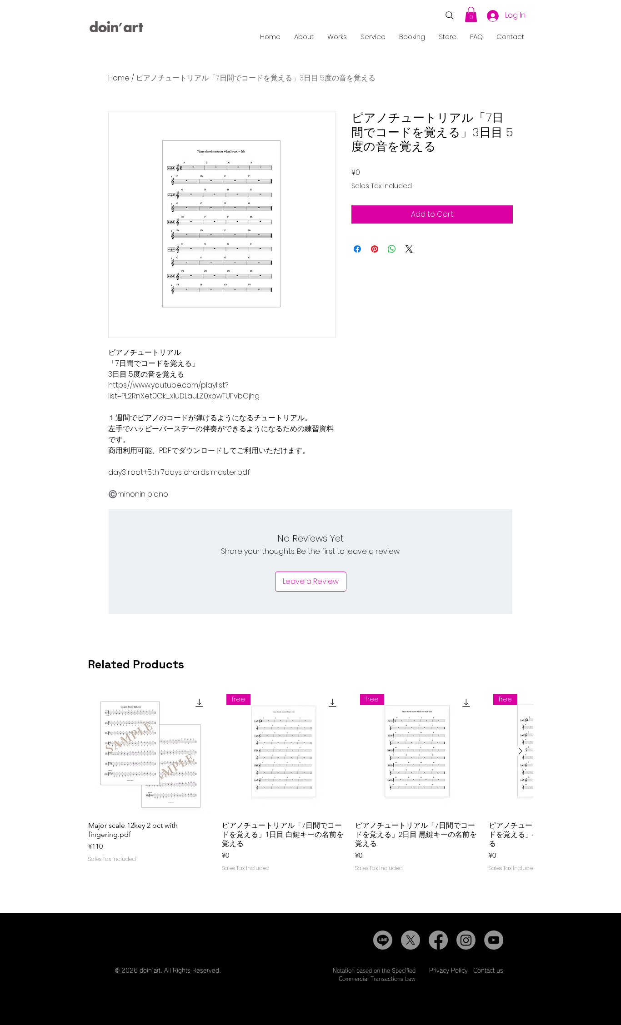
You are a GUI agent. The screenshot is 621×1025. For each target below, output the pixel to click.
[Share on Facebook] (357, 249)
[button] (471, 14)
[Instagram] (466, 940)
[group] (310, 792)
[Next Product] (520, 751)
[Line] (382, 940)
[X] (410, 940)
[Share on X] (409, 249)
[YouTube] (493, 940)
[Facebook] (438, 940)
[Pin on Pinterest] (374, 249)
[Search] (449, 15)
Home (119, 78)
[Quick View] (150, 751)
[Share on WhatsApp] (391, 249)
